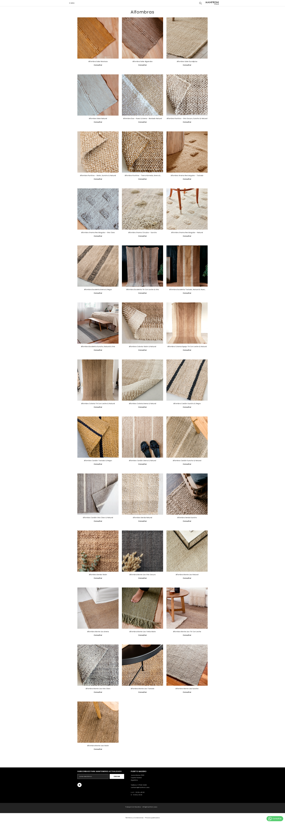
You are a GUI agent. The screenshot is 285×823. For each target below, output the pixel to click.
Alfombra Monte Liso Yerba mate (142, 631)
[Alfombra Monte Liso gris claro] (98, 665)
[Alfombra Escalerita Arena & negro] (98, 266)
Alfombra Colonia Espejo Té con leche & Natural (187, 346)
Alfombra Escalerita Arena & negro (98, 289)
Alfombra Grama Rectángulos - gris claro (98, 232)
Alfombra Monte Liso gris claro (98, 688)
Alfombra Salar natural (98, 118)
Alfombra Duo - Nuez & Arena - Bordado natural (142, 118)
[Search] (200, 3)
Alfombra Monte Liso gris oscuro (142, 574)
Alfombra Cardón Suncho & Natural (187, 460)
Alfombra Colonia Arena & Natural (142, 403)
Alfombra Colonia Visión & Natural (142, 346)
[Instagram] (79, 785)
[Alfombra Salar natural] (98, 95)
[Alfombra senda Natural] (142, 494)
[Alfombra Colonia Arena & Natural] (142, 380)
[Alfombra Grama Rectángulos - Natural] (187, 209)
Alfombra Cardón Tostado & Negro (98, 460)
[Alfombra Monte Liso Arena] (98, 608)
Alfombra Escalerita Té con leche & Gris (142, 289)
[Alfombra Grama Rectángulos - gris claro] (98, 209)
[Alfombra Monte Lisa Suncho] (187, 665)
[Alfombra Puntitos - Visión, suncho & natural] (98, 152)
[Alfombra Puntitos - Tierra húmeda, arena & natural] (142, 152)
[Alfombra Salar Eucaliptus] (187, 38)
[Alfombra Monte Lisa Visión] (98, 722)
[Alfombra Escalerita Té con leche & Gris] (142, 266)
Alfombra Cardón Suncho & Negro (187, 403)
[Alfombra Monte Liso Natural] (187, 551)
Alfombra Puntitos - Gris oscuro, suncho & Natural (187, 118)
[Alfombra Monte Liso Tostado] (142, 665)
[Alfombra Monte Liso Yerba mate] (142, 608)
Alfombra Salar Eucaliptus (187, 61)
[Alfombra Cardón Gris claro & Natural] (98, 494)
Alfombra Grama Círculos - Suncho (142, 232)
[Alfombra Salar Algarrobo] (142, 38)
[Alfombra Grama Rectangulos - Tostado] (187, 152)
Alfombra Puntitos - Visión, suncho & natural (98, 175)
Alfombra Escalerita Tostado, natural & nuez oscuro (187, 289)
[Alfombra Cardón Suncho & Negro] (187, 380)
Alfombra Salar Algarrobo (142, 61)
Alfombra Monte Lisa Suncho (186, 688)
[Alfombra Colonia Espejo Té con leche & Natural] (187, 323)
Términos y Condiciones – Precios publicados (142, 818)
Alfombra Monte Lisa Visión (98, 745)
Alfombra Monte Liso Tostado (142, 688)
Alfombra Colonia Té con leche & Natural (98, 403)
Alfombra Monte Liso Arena (98, 631)
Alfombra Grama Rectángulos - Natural (187, 232)
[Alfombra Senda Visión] (98, 551)
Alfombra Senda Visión (98, 574)
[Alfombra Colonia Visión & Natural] (142, 323)
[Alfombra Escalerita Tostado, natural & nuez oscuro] (187, 266)
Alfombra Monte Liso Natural (187, 574)
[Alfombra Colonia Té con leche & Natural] (98, 380)
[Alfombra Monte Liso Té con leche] (187, 608)
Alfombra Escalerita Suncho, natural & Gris (98, 346)
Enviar (117, 776)
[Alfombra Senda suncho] (187, 494)
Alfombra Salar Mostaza (98, 61)
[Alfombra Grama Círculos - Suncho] (142, 209)
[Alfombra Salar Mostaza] (98, 38)
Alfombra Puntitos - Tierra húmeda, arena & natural (142, 175)
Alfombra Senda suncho (187, 517)
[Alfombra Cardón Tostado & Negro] (98, 437)
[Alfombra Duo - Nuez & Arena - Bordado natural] (142, 95)
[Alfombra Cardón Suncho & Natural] (187, 437)
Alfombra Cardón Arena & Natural (142, 460)
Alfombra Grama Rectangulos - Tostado (187, 175)
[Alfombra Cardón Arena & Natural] (142, 437)
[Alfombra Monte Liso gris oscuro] (142, 551)
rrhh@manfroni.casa (149, 807)
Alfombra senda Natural (142, 517)
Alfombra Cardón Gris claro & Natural (98, 517)
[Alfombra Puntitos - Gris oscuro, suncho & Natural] (187, 95)
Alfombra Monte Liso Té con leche (187, 631)
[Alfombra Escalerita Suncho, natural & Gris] (98, 323)
